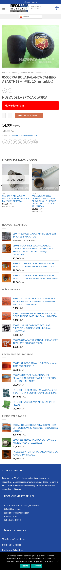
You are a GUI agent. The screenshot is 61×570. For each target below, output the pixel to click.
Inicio (5, 72)
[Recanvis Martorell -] (30, 9)
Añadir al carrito (29, 115)
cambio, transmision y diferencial (29, 72)
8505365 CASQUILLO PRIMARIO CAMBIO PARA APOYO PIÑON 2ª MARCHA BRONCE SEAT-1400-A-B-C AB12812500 (44, 201)
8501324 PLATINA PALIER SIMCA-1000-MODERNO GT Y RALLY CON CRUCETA (15, 198)
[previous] (2, 191)
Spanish (25, 17)
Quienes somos (30, 2)
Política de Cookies (11, 544)
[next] (59, 191)
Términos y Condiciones (13, 539)
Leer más (36, 566)
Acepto (25, 566)
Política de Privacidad (12, 550)
